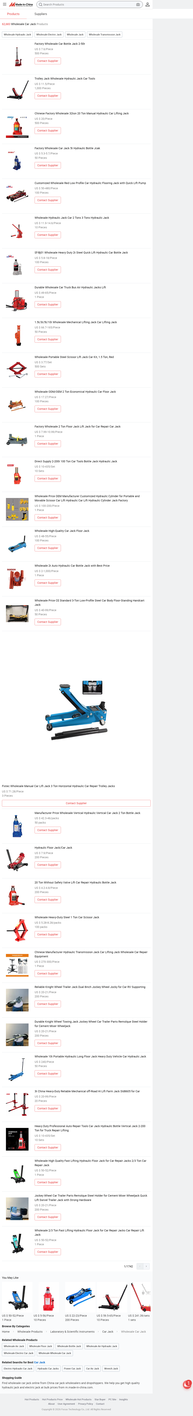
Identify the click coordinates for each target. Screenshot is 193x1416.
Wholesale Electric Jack (49, 34)
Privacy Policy (85, 1403)
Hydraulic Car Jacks (48, 1368)
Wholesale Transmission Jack (105, 34)
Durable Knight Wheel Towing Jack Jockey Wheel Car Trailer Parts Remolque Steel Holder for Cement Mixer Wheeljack (91, 1024)
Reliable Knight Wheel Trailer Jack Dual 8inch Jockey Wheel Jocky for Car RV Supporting (90, 987)
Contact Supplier (47, 61)
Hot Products (32, 1399)
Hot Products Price (52, 1399)
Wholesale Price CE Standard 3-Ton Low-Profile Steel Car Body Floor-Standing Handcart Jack (89, 603)
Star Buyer (100, 1399)
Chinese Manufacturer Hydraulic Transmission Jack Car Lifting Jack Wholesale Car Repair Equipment (91, 954)
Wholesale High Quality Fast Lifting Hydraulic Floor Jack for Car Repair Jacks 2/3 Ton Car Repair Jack (90, 1163)
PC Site (112, 1399)
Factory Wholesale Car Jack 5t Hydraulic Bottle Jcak (67, 148)
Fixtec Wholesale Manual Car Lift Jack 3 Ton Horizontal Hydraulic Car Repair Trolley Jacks (58, 786)
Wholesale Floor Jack (40, 1346)
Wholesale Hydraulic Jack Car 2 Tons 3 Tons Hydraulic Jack (72, 218)
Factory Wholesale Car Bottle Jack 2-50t (60, 44)
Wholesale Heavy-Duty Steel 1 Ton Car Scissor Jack (67, 917)
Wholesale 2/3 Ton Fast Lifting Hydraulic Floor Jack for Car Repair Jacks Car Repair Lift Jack (89, 1232)
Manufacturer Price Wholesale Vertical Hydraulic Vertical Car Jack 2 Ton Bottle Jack (87, 813)
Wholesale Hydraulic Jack (17, 34)
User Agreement (66, 1403)
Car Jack (107, 1331)
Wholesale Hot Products (79, 1399)
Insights (123, 1399)
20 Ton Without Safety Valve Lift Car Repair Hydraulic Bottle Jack (75, 882)
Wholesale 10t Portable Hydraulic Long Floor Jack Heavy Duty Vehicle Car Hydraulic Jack (90, 1056)
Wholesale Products (30, 1331)
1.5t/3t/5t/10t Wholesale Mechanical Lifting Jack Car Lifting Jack (76, 322)
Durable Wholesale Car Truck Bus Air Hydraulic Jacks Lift (70, 287)
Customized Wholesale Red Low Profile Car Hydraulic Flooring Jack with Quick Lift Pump (90, 183)
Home (6, 1331)
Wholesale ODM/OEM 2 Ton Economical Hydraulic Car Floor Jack (75, 392)
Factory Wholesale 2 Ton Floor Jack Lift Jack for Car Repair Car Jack (78, 426)
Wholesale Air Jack (14, 1346)
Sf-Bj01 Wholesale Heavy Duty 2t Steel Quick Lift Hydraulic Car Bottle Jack (81, 252)
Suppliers (40, 14)
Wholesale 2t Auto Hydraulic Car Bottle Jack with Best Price (72, 566)
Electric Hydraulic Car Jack (18, 1368)
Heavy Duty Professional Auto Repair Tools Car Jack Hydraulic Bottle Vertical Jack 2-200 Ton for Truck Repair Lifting (90, 1128)
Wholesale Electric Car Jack (18, 1353)
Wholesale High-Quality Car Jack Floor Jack (62, 531)
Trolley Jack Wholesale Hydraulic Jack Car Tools (65, 78)
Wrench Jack (111, 1368)
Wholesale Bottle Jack (69, 1346)
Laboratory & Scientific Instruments (72, 1331)
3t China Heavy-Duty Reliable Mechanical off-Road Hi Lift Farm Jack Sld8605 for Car (87, 1091)
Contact (100, 1403)
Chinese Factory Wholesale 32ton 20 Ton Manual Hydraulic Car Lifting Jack (82, 113)
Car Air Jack (92, 1368)
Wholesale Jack (75, 34)
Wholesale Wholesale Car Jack (55, 1353)
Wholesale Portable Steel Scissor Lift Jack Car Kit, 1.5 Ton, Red (74, 357)
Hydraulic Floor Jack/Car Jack (53, 847)
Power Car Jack (72, 1368)
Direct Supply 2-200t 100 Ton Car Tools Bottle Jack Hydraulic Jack (76, 461)
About (51, 1403)
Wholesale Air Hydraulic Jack (101, 1346)
